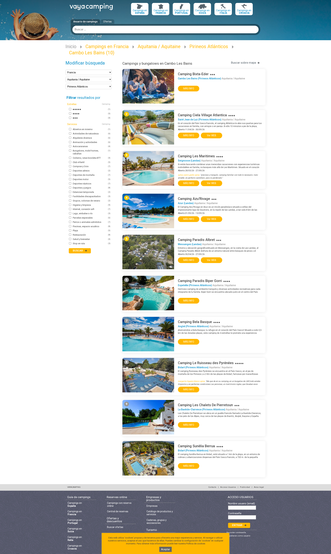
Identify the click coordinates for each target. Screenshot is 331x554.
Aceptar (165, 549)
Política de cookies (195, 543)
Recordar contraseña (236, 532)
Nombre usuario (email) (241, 503)
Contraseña (234, 513)
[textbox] (165, 29)
